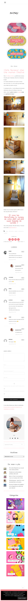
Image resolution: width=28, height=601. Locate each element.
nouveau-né (20, 231)
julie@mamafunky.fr (13, 227)
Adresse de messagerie (6, 371)
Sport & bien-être (16, 41)
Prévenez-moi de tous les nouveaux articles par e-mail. (15, 396)
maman (16, 231)
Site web (5, 377)
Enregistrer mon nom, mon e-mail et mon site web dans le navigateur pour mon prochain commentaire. (6, 385)
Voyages (17, 27)
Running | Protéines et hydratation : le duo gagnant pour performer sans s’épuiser (16, 486)
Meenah (10, 339)
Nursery (15, 66)
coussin (19, 92)
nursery (5, 233)
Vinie (10, 317)
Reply (23, 251)
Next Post (21, 241)
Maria (10, 288)
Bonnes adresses (16, 53)
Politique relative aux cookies (19, 595)
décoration (11, 231)
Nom (5, 364)
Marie (10, 251)
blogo (7, 231)
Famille (10, 507)
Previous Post (8, 241)
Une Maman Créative (10, 75)
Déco (12, 66)
